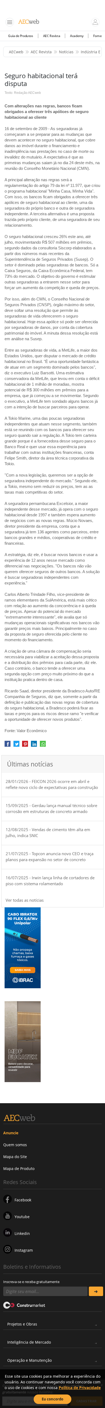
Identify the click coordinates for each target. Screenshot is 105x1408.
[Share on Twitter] (16, 745)
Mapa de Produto (18, 1168)
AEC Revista (51, 36)
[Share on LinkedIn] (34, 745)
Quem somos (15, 1144)
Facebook (23, 1199)
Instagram (24, 1250)
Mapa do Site (15, 1156)
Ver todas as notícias (25, 900)
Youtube (22, 1216)
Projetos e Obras (22, 1324)
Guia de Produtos (20, 36)
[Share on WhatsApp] (43, 745)
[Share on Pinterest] (25, 745)
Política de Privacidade (80, 1387)
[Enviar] (96, 1291)
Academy (76, 36)
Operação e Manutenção (29, 1360)
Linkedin (22, 1233)
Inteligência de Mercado (29, 1342)
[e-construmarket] (24, 1305)
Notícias (66, 51)
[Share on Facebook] (7, 745)
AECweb (16, 51)
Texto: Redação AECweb (23, 93)
